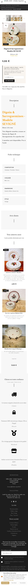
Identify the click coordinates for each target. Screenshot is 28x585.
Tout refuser (14, 583)
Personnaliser (23, 583)
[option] (14, 18)
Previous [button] (4, 18)
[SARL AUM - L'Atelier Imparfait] (14, 1)
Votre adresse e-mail (6, 550)
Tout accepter (5, 583)
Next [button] (24, 18)
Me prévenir (9, 80)
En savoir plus (11, 580)
